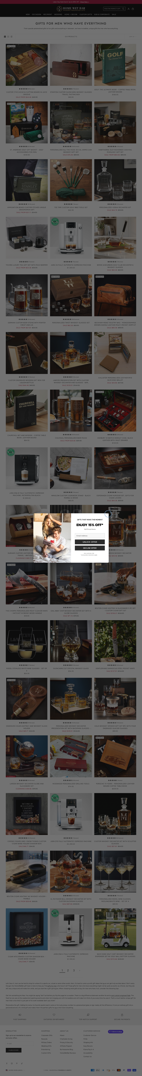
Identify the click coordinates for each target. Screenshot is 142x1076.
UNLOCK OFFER (90, 541)
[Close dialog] (108, 514)
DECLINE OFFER (90, 548)
